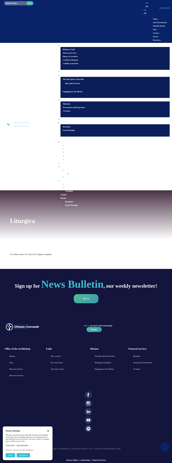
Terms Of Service (99, 460)
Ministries (66, 104)
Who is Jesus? (67, 72)
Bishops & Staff (69, 49)
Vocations (66, 111)
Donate (63, 198)
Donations (67, 127)
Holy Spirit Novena (72, 83)
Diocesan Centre (67, 142)
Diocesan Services (70, 53)
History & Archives (70, 56)
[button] (113, 138)
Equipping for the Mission (72, 92)
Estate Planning (69, 130)
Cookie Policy (84, 460)
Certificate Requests (70, 60)
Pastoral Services (67, 181)
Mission (63, 166)
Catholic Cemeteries (70, 63)
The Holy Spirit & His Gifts (73, 79)
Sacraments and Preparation (74, 107)
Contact (65, 119)
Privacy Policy (72, 460)
